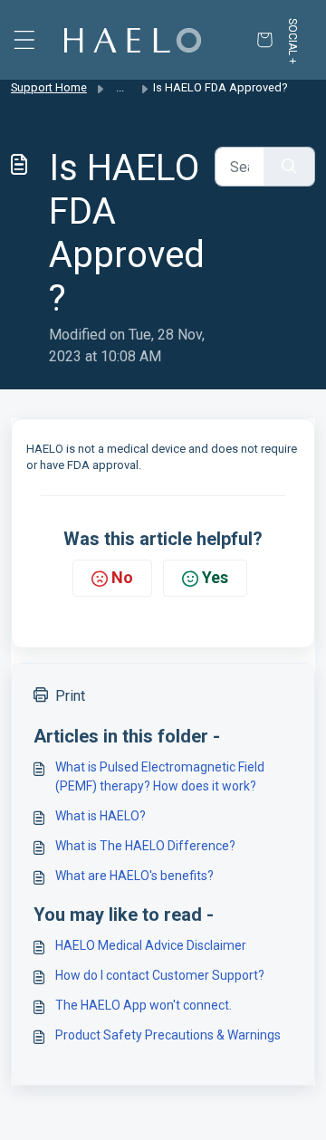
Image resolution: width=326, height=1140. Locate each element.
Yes (215, 577)
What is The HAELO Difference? (145, 845)
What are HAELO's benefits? (134, 875)
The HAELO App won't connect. (143, 1005)
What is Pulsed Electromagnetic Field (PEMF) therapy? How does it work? (159, 776)
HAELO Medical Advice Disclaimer (150, 945)
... (120, 87)
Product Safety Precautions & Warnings (168, 1035)
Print (70, 695)
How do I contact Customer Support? (159, 975)
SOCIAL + (292, 41)
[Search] (289, 167)
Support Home (49, 87)
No (122, 577)
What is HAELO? (100, 816)
